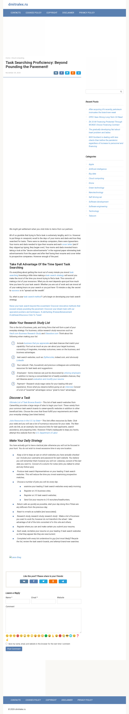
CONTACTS (16, 13)
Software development (98, 202)
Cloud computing (96, 178)
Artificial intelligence (98, 169)
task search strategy (55, 275)
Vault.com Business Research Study (25, 333)
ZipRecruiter (48, 357)
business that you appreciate (36, 343)
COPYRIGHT (51, 13)
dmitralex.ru (18, 4)
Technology (94, 211)
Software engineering (98, 206)
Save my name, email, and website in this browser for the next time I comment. (39, 644)
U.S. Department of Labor (47, 433)
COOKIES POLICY (33, 13)
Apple (91, 164)
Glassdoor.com (51, 333)
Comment (10, 606)
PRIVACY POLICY (87, 13)
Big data (92, 174)
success (15, 290)
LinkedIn (20, 360)
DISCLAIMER (68, 13)
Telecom (92, 216)
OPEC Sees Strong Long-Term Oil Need (106, 117)
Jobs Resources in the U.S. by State (24, 421)
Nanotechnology (96, 192)
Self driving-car (95, 197)
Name (9, 597)
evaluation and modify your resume (48, 379)
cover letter (67, 244)
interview (69, 387)
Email (34, 597)
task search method (32, 297)
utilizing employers (72, 373)
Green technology (96, 188)
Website (60, 597)
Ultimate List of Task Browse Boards (25, 402)
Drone (91, 183)
